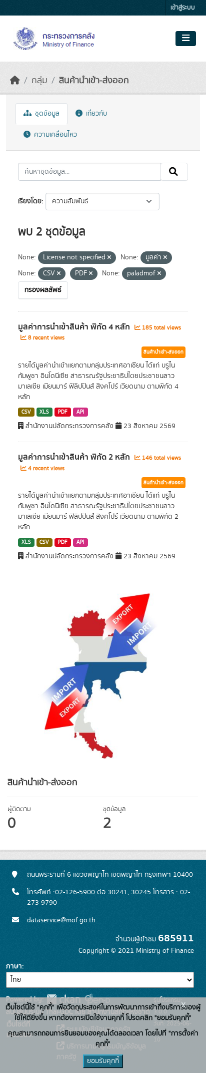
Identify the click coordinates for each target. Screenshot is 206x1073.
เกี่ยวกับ (95, 114)
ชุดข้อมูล (46, 114)
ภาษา (14, 966)
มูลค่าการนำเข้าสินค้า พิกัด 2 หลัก (75, 457)
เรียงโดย (30, 201)
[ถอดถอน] (109, 258)
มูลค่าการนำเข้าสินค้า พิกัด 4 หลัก (75, 326)
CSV (26, 412)
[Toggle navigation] (186, 38)
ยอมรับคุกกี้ (103, 1061)
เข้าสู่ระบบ (182, 8)
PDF (63, 412)
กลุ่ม (40, 80)
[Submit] (174, 172)
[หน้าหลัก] (15, 80)
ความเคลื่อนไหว (54, 135)
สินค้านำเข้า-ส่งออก (94, 80)
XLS (44, 412)
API (80, 412)
